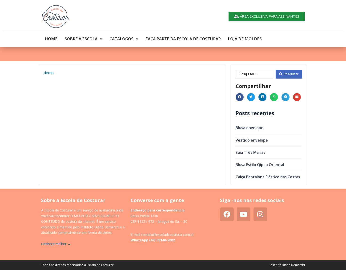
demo (49, 72)
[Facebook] (227, 214)
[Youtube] (243, 214)
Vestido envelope (252, 140)
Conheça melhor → (56, 244)
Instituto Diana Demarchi (287, 265)
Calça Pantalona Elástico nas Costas (268, 176)
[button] (240, 97)
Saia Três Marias (250, 152)
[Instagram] (260, 214)
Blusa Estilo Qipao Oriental (260, 164)
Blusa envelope (249, 127)
